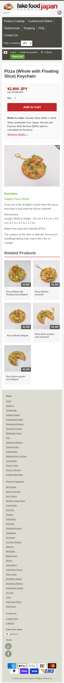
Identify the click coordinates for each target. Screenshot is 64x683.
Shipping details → (17, 134)
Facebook (8, 653)
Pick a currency (12, 43)
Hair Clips (10, 524)
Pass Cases (11, 574)
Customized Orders (40, 21)
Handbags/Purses (14, 528)
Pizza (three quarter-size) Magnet (16, 378)
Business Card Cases (15, 501)
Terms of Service (13, 470)
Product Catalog (14, 21)
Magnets (10, 547)
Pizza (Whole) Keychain (41, 293)
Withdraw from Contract (16, 456)
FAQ (41, 28)
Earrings (9, 515)
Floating (8, 198)
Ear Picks (10, 510)
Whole (25, 198)
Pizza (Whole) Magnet (17, 335)
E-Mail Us (10, 623)
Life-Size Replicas (14, 542)
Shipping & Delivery (14, 442)
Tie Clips (10, 593)
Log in (13, 52)
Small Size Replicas (14, 583)
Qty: (9, 98)
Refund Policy (12, 452)
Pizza (17, 198)
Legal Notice (11, 461)
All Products (11, 487)
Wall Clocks (11, 606)
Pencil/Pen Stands (14, 579)
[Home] (32, 6)
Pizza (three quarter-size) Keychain (45, 335)
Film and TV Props (14, 429)
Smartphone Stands (14, 588)
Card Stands (11, 505)
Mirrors (9, 560)
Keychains (10, 193)
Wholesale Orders (14, 433)
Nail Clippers (11, 565)
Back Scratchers (13, 492)
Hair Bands (11, 519)
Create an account (28, 52)
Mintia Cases (11, 556)
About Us (10, 406)
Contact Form (12, 619)
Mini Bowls (10, 551)
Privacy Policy (12, 465)
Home (8, 401)
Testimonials (12, 28)
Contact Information (14, 475)
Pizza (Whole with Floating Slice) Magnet (17, 293)
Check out (17, 56)
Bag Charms (11, 496)
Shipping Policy (12, 447)
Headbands (11, 533)
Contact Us (11, 35)
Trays (8, 597)
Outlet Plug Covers (14, 570)
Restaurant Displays (15, 424)
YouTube (8, 646)
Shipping (29, 28)
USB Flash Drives (14, 602)
